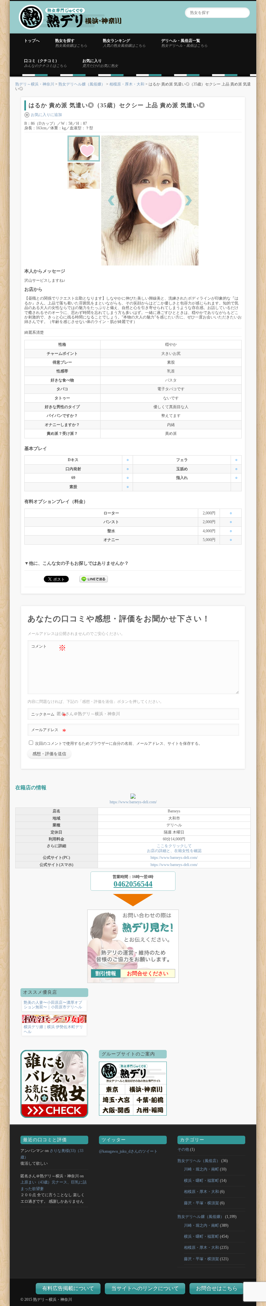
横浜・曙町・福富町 (201, 1180)
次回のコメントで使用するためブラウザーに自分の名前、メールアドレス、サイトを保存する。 (118, 743)
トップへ (32, 40)
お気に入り (100, 63)
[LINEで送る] (93, 578)
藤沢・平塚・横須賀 (201, 1203)
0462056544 (133, 884)
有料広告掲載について (68, 1288)
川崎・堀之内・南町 (201, 1169)
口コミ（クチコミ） (45, 63)
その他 (183, 1149)
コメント (48, 648)
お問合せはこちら (216, 1288)
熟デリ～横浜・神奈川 (34, 84)
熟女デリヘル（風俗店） (198, 1160)
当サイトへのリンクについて (145, 1288)
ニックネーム (48, 716)
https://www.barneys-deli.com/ (133, 802)
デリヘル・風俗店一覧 (184, 42)
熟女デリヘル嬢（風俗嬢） (81, 84)
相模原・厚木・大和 (126, 84)
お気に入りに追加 (46, 114)
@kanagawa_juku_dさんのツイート (128, 1151)
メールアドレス (48, 731)
